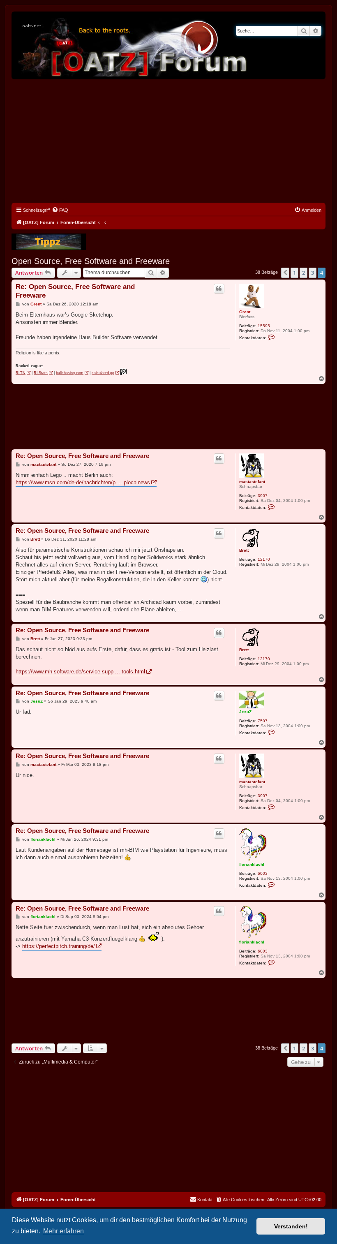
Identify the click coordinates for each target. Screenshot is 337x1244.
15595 (264, 326)
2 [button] (303, 272)
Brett (244, 550)
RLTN (20, 373)
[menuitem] (60, 210)
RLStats (41, 373)
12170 (264, 559)
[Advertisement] (168, 141)
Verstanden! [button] (291, 1226)
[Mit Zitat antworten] (219, 289)
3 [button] (312, 272)
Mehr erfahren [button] (63, 1231)
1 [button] (294, 272)
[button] (285, 272)
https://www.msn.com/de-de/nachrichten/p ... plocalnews (83, 482)
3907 (263, 495)
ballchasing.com (69, 373)
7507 (263, 721)
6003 (263, 873)
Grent (244, 312)
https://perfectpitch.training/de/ (58, 946)
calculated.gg (103, 373)
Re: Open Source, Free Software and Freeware (75, 291)
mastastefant (252, 481)
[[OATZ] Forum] (133, 45)
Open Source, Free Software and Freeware (91, 261)
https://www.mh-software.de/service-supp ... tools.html (80, 671)
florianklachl (251, 864)
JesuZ (245, 712)
